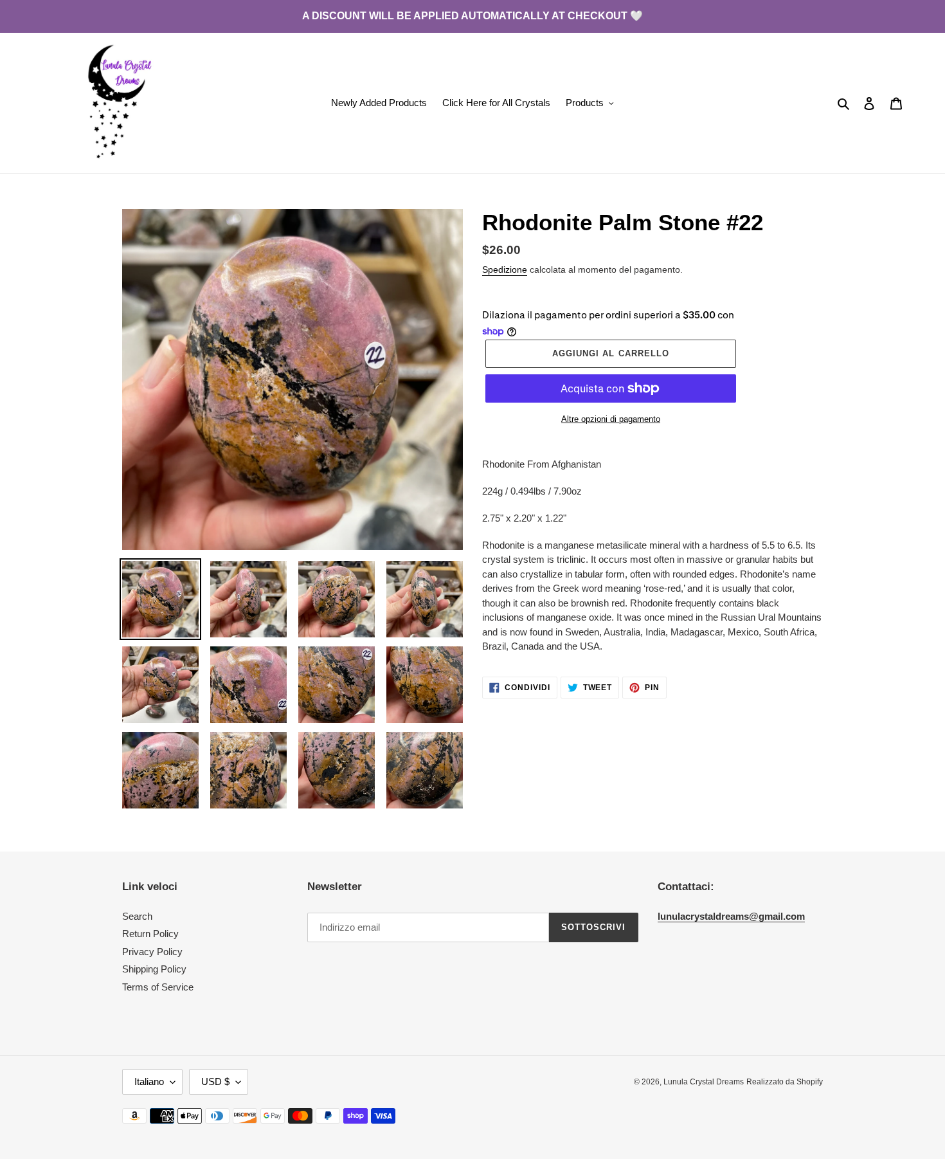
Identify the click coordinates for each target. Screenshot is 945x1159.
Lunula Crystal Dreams (703, 1081)
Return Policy (150, 933)
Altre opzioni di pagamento (610, 419)
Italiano (149, 1081)
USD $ (215, 1081)
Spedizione (504, 269)
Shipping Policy (154, 968)
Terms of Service (158, 986)
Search (137, 916)
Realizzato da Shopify (784, 1081)
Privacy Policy (152, 951)
